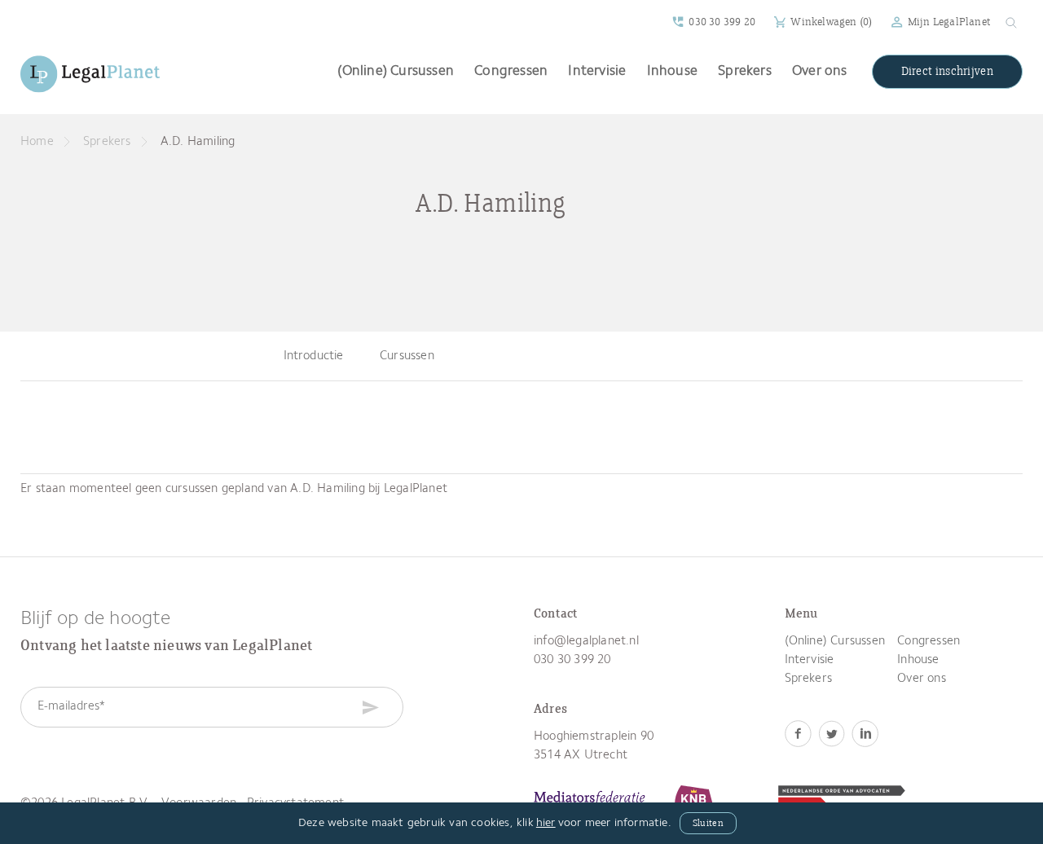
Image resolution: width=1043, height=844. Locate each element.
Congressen (511, 71)
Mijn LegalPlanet (949, 22)
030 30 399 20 (722, 22)
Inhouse (672, 71)
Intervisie (597, 71)
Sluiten (708, 823)
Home (37, 142)
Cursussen (407, 356)
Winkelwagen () (831, 22)
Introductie (314, 356)
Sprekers (745, 71)
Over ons (819, 71)
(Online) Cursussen (395, 71)
